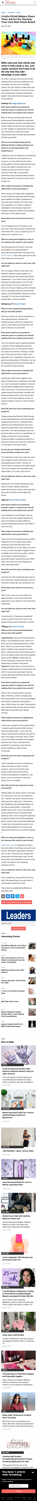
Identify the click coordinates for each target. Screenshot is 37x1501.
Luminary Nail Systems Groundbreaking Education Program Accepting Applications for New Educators (17, 1459)
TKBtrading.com (7, 845)
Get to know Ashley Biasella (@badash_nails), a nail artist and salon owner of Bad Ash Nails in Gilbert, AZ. (18, 1302)
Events (3, 967)
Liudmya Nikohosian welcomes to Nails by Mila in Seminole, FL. (18, 1341)
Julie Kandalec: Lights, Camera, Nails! (18, 1151)
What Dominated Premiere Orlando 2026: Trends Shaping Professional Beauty (12, 1014)
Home (3, 12)
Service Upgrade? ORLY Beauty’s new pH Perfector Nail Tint (17, 1258)
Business (11, 12)
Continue (18, 1491)
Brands (3, 955)
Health (3, 988)
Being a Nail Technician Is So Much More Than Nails (16, 1416)
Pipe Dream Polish (17, 500)
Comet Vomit (17, 626)
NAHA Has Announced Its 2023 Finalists (12, 971)
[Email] (3, 896)
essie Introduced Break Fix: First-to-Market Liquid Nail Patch (17, 1183)
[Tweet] (17, 896)
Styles (3, 978)
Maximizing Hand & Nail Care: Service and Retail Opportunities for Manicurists (18, 1115)
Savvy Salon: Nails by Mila (13, 1335)
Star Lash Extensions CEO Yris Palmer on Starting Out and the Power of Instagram (13, 960)
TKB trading (8, 255)
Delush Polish (19, 304)
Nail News (5, 1212)
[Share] (8, 896)
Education (4, 943)
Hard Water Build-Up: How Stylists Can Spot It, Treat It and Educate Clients (13, 948)
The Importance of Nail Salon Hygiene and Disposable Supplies (18, 1375)
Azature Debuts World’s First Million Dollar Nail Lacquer (12, 1025)
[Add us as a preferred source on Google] (22, 896)
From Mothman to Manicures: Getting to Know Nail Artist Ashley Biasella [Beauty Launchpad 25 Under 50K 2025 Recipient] (18, 1293)
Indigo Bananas (18, 103)
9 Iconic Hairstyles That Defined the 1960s (13, 982)
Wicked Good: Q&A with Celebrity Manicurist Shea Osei (16, 1217)
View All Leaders (18, 928)
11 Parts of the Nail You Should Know (12, 992)
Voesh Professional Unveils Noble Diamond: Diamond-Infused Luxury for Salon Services (18, 1071)
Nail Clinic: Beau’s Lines (10, 1001)
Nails (19, 12)
